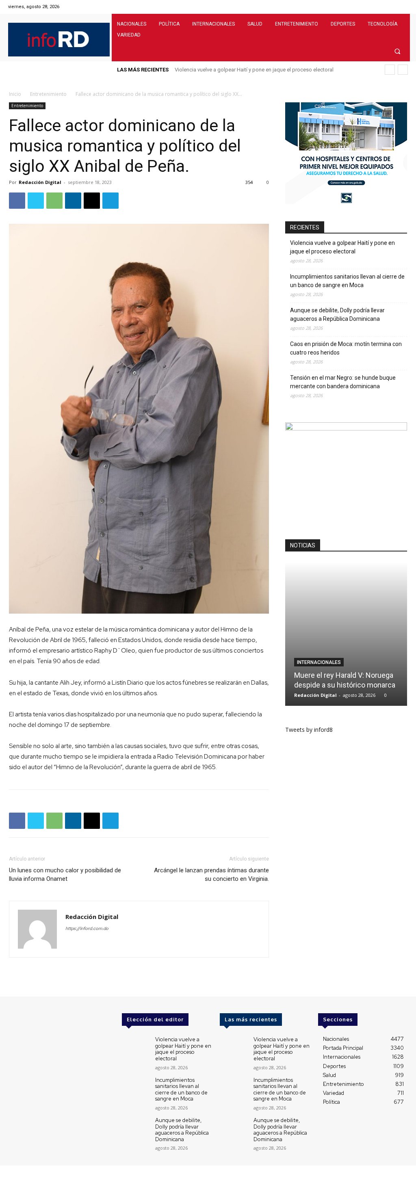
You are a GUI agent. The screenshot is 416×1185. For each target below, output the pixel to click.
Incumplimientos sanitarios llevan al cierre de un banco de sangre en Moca (347, 280)
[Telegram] (110, 200)
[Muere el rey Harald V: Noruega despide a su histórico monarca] (346, 634)
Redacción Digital (40, 182)
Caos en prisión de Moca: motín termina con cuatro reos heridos (346, 348)
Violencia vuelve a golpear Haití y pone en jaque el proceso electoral (254, 70)
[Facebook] (372, 7)
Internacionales (319, 662)
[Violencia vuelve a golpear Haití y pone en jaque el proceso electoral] (135, 1047)
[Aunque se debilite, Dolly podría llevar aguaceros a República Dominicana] (135, 1128)
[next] (403, 70)
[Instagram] (382, 7)
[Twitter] (393, 7)
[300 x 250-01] (346, 428)
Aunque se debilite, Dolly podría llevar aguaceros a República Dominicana (337, 314)
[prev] (390, 70)
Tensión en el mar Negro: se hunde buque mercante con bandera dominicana (343, 381)
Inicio (15, 94)
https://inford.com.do (86, 928)
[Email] (92, 200)
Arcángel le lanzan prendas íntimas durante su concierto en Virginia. (211, 874)
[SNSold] (346, 201)
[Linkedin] (73, 200)
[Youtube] (403, 7)
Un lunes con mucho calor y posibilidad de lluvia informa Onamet (65, 874)
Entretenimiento (48, 94)
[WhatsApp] (54, 200)
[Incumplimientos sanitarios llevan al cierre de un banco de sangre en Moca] (135, 1088)
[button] (397, 51)
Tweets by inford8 (309, 729)
